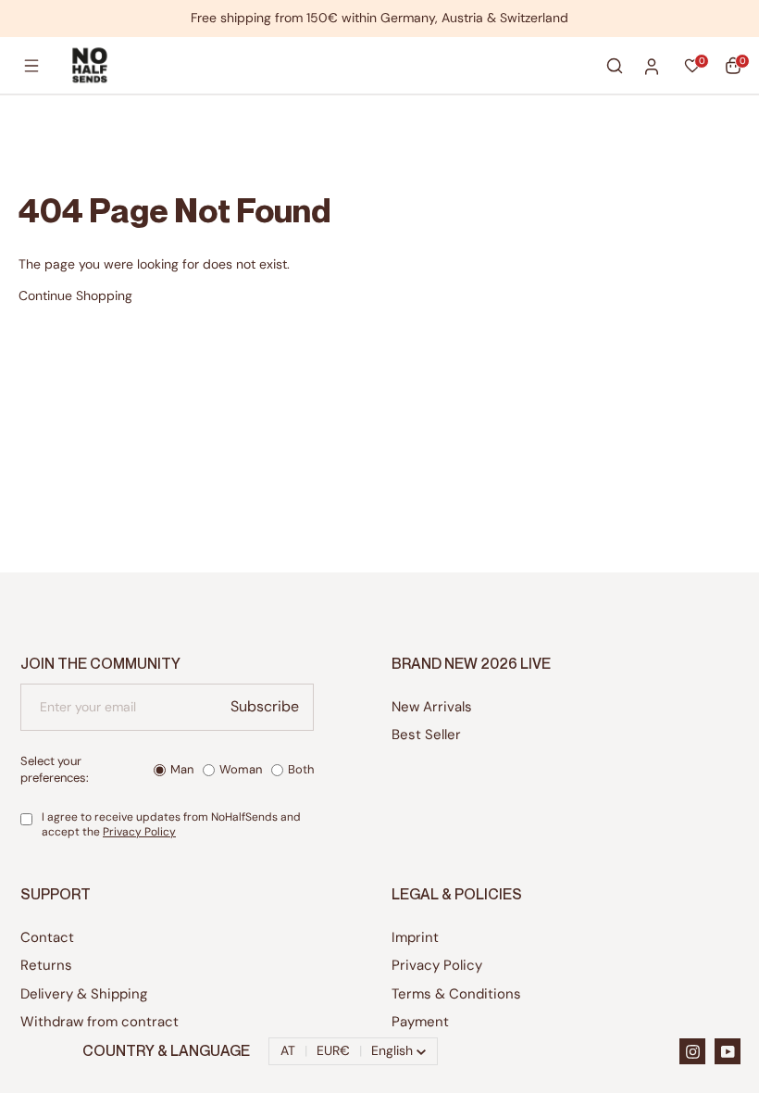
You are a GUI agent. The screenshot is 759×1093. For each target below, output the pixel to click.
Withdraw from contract (99, 1021)
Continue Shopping (75, 295)
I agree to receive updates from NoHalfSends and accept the (171, 825)
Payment (420, 1021)
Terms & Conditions (456, 994)
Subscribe (264, 706)
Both (301, 769)
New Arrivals (432, 706)
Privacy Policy (139, 831)
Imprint (415, 937)
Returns (46, 965)
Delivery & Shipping (83, 994)
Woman (240, 769)
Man (181, 769)
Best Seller (426, 734)
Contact (47, 937)
